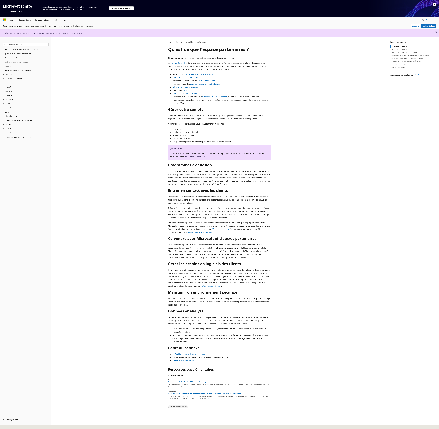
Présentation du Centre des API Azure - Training (187, 382)
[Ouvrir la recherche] (423, 20)
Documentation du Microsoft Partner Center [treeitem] (21, 49)
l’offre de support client (211, 286)
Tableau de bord (428, 26)
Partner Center (176, 63)
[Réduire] (48, 40)
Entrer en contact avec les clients (404, 52)
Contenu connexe (398, 67)
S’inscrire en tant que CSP (183, 360)
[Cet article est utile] (415, 75)
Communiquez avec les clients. (185, 77)
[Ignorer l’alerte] (434, 4)
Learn (171, 42)
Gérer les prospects (220, 229)
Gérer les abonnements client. (185, 87)
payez (184, 90)
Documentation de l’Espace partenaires (191, 42)
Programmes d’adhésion (400, 49)
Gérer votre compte (399, 46)
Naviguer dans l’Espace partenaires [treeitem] (18, 58)
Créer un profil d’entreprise (200, 232)
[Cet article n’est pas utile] (418, 75)
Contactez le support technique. (186, 93)
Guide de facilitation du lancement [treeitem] (18, 70)
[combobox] (26, 44)
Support (415, 26)
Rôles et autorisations (195, 157)
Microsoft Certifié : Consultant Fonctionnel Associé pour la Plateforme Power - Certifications (204, 393)
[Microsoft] (4, 19)
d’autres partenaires (206, 81)
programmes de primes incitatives (205, 84)
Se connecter (431, 20)
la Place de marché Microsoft (214, 97)
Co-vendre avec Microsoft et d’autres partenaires (410, 55)
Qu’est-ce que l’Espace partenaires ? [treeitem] (18, 53)
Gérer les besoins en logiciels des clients (407, 58)
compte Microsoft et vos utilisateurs (198, 74)
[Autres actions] (269, 42)
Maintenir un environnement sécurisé (406, 61)
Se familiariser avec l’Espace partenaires (189, 354)
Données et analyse (398, 64)
